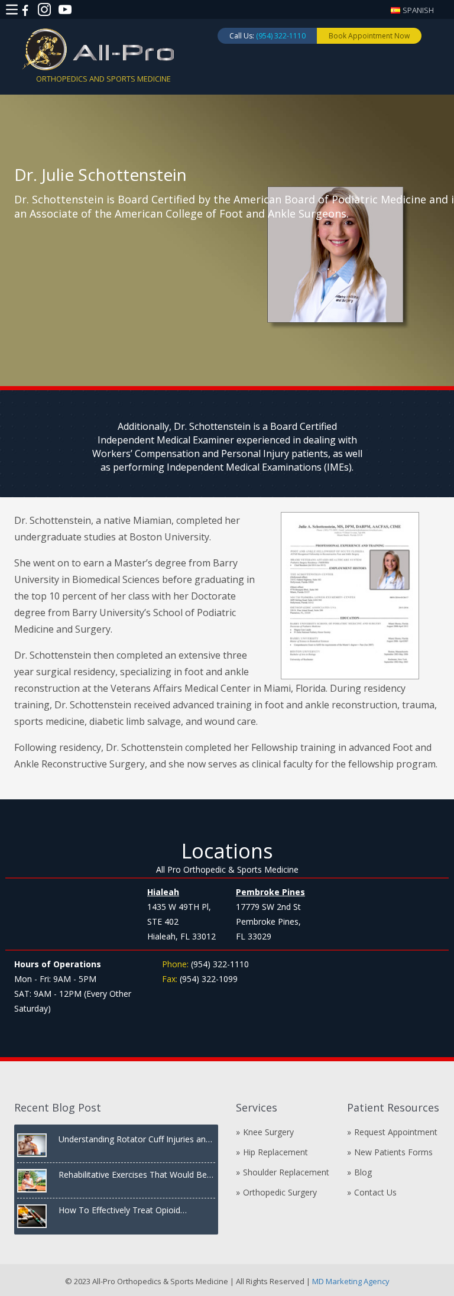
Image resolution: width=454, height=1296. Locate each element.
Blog (363, 1172)
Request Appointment (395, 1132)
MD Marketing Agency (350, 1281)
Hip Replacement (275, 1152)
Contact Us (375, 1192)
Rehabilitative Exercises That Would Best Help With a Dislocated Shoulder (136, 1175)
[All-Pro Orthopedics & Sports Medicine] (98, 48)
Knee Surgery (268, 1132)
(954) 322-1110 (281, 36)
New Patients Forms (393, 1152)
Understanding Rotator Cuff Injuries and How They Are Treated (134, 1139)
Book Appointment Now (369, 36)
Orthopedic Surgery (280, 1192)
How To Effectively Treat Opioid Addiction (119, 1210)
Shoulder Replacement (286, 1172)
